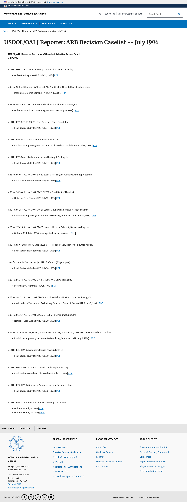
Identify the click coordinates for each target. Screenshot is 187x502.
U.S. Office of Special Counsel (67, 476)
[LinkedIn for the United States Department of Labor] (44, 497)
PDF (56, 75)
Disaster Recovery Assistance (67, 452)
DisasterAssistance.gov (64, 457)
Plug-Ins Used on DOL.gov (152, 466)
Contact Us (110, 14)
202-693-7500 (14, 484)
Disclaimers (145, 456)
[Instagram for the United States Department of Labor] (38, 497)
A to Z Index (102, 466)
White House (59, 447)
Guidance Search (104, 452)
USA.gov (57, 462)
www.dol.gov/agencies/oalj (21, 487)
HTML (72, 233)
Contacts (41, 428)
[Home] (16, 443)
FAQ (99, 14)
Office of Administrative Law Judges (25, 13)
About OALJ (26, 428)
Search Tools (9, 428)
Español (100, 456)
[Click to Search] (179, 14)
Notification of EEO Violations (67, 466)
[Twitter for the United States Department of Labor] (31, 497)
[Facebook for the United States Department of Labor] (24, 497)
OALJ (5, 31)
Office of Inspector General (109, 461)
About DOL (101, 447)
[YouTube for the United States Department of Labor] (51, 497)
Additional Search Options (130, 14)
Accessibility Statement (151, 471)
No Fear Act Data (61, 471)
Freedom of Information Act (153, 447)
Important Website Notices (153, 461)
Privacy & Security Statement (154, 452)
